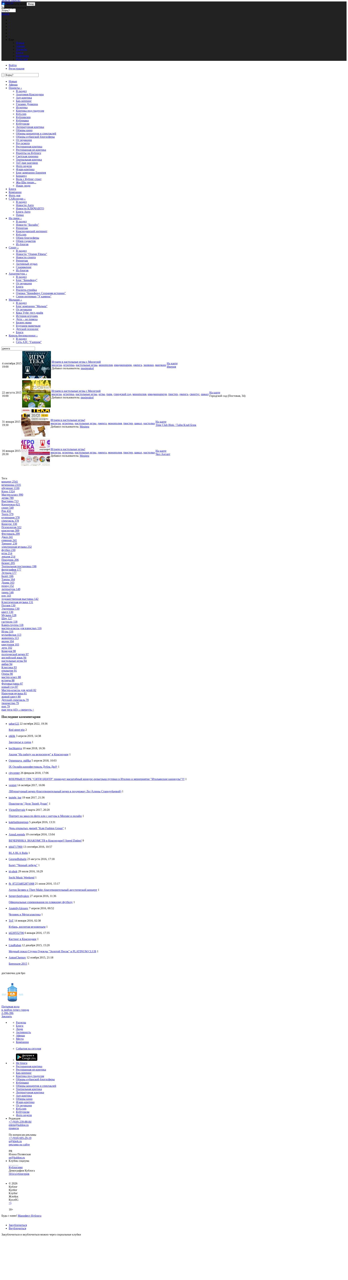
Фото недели (24, 166)
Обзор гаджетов (26, 241)
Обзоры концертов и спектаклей (36, 133)
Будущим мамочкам (28, 325)
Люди (19, 1029)
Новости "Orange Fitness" (31, 254)
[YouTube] (16, 1164)
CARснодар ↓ (17, 198)
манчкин (160, 365)
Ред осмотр (23, 143)
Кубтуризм (22, 123)
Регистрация (16, 68)
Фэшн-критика (25, 169)
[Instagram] (13, 1164)
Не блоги (21, 1063)
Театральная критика (29, 159)
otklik (12, 735)
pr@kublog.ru (17, 1157)
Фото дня (14, 195)
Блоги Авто (23, 211)
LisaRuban (15, 945)
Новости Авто (25, 205)
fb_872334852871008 (21, 883)
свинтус (195, 394)
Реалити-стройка (26, 289)
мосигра (57, 365)
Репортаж (22, 228)
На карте (172, 363)
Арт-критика (24, 97)
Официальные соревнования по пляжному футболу (41, 902)
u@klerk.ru (15, 1141)
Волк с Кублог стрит (29, 179)
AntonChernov (17, 957)
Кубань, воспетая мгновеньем (27, 926)
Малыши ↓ (15, 299)
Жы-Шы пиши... (26, 182)
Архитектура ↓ (18, 273)
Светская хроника (27, 156)
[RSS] (17, 1164)
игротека (68, 365)
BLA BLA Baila (18, 852)
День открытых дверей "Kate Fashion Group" (36, 828)
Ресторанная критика (29, 146)
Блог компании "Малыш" (31, 306)
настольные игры (86, 365)
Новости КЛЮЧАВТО (30, 208)
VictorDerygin (17, 809)
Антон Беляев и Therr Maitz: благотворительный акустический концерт (53, 889)
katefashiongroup (18, 822)
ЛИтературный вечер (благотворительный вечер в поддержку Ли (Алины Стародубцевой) (65, 791)
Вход (31, 4)
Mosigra (84, 426)
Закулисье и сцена (20, 742)
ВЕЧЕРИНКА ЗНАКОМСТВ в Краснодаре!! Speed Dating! (45, 840)
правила (14, 1128)
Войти (5, 13)
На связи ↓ (15, 218)
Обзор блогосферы (27, 237)
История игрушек (27, 316)
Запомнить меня (15, 3)
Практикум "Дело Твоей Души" (28, 803)
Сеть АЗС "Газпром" (29, 342)
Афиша (13, 84)
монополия (106, 365)
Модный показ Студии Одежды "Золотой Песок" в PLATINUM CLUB (52, 951)
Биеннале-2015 (18, 963)
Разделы (21, 1022)
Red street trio (17, 729)
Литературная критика (30, 127)
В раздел (21, 91)
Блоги (12, 188)
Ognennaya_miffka (20, 760)
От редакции (24, 140)
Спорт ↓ (14, 247)
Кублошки (22, 120)
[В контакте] (10, 1164)
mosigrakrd (87, 368)
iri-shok (13, 871)
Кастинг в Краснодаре (22, 939)
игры (102, 394)
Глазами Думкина (27, 104)
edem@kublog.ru (19, 1124)
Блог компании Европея (31, 172)
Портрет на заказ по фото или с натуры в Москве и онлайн (45, 815)
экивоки (148, 365)
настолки (149, 423)
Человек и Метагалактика (25, 914)
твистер (173, 394)
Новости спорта (26, 257)
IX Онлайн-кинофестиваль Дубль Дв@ (33, 766)
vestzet (12, 785)
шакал (205, 394)
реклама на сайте (19, 1144)
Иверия (171, 366)
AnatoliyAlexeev (18, 908)
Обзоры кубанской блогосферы (35, 136)
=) (10, 1203)
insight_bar (15, 797)
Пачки (20, 215)
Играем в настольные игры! (68, 420)
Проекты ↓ (15, 87)
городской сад (122, 394)
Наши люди (23, 185)
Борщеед (21, 175)
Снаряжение (23, 267)
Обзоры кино (24, 130)
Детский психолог (27, 329)
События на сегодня (28, 1048)
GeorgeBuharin (17, 859)
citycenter (14, 772)
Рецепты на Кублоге (28, 153)
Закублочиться (18, 1225)
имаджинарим (123, 365)
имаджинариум (157, 394)
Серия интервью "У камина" (33, 296)
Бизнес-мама (24, 322)
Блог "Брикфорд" (26, 280)
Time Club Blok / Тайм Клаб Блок (176, 424)
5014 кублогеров (19, 1173)
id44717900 (15, 846)
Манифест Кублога (29, 1215)
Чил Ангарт (163, 454)
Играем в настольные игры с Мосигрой (76, 361)
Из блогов (22, 244)
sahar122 (14, 723)
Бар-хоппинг (24, 100)
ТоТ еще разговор (27, 162)
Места (20, 1038)
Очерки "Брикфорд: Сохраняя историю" (41, 293)
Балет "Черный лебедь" (23, 865)
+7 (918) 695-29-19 (20, 1138)
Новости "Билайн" (27, 224)
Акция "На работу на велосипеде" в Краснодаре (39, 754)
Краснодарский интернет (31, 231)
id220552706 (16, 932)
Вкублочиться (17, 1228)
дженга (137, 365)
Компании (15, 192)
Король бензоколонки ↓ (23, 335)
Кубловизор (23, 117)
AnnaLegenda (17, 834)
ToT (11, 920)
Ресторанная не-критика (31, 149)
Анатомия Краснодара (30, 94)
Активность (23, 1032)
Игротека (22, 107)
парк (109, 394)
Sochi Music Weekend (21, 877)
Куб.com (21, 113)
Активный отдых (27, 263)
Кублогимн (16, 1167)
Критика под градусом (30, 110)
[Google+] (14, 1164)
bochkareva (15, 748)
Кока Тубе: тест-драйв (29, 312)
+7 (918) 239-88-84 (20, 1121)
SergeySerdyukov (19, 896)
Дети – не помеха (27, 319)
